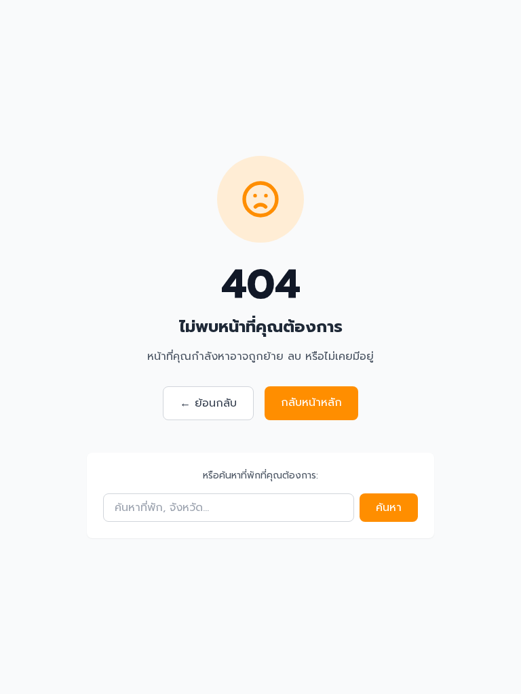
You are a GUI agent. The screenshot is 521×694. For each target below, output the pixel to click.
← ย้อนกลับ (208, 403)
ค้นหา (389, 507)
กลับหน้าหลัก (311, 402)
